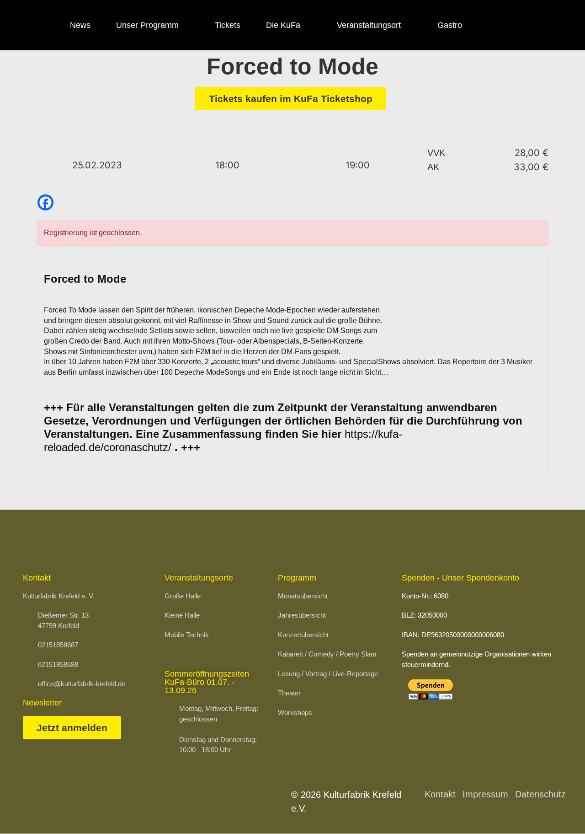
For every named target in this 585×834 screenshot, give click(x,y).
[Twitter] (547, 25)
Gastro (449, 25)
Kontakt (440, 794)
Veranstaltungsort (369, 25)
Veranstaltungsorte (199, 577)
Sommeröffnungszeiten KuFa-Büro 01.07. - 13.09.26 (207, 682)
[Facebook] (496, 25)
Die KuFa (283, 25)
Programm (297, 577)
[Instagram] (521, 25)
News (80, 25)
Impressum (485, 794)
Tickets (227, 25)
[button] (556, 808)
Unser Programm (147, 25)
